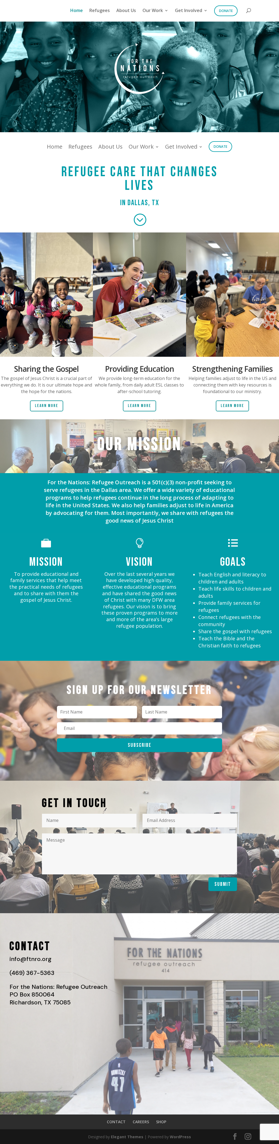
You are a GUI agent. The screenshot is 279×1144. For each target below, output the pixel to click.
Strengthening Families (232, 369)
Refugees (99, 10)
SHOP (161, 1121)
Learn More (46, 405)
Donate (226, 10)
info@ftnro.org (30, 959)
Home (76, 10)
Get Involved (188, 10)
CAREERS (141, 1121)
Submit (222, 884)
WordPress (180, 1136)
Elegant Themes (127, 1136)
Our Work (152, 10)
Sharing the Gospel (46, 369)
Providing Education (139, 369)
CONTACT (116, 1121)
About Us (126, 10)
